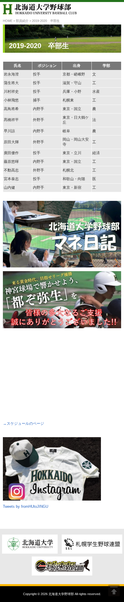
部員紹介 (22, 20)
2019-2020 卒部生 (39, 46)
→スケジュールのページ (23, 423)
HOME (7, 20)
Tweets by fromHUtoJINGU (25, 506)
